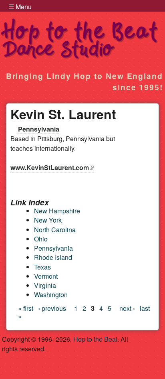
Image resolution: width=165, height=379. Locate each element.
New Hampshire (57, 210)
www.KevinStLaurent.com (52, 167)
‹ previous (52, 308)
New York (48, 220)
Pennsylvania (38, 129)
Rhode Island (53, 257)
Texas (42, 267)
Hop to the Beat (95, 339)
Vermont (46, 276)
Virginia (45, 285)
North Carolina (55, 229)
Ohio (41, 238)
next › (127, 308)
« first (25, 308)
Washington (51, 294)
